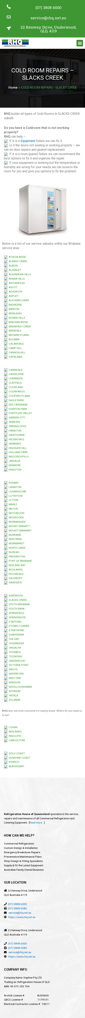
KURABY (13, 482)
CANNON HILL (16, 352)
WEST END (14, 678)
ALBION (13, 265)
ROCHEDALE (16, 573)
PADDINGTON (16, 556)
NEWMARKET (16, 543)
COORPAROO (16, 391)
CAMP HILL (15, 348)
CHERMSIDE (15, 378)
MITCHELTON (16, 513)
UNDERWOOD (16, 660)
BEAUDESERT (16, 766)
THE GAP (13, 638)
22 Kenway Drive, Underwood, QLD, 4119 (48, 29)
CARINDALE (15, 369)
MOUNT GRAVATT (19, 526)
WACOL (13, 669)
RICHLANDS (15, 569)
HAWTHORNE (16, 434)
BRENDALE (14, 330)
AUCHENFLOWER (18, 300)
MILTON (13, 508)
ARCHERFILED (16, 283)
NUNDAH (13, 552)
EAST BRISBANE (17, 404)
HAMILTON (14, 430)
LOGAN (12, 727)
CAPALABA (15, 356)
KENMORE (14, 465)
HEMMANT (14, 443)
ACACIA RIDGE (17, 256)
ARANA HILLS (16, 278)
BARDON (13, 309)
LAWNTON (14, 487)
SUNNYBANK (16, 634)
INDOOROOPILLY (18, 456)
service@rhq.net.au (48, 17)
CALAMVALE (16, 343)
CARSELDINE (16, 374)
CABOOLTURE (16, 740)
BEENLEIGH (15, 313)
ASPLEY (13, 295)
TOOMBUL (14, 652)
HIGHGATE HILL (17, 448)
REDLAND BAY (17, 565)
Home (13, 87)
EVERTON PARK (17, 408)
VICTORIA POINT (18, 664)
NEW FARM (15, 539)
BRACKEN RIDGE (18, 322)
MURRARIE (14, 534)
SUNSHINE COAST (19, 757)
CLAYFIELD (15, 382)
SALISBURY (15, 578)
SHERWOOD (15, 595)
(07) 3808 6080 (17, 908)
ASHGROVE (15, 291)
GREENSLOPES (17, 426)
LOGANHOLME (17, 491)
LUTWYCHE (15, 495)
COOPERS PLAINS (19, 395)
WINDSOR (14, 682)
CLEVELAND (15, 387)
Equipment (28, 141)
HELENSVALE (16, 439)
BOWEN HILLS (16, 317)
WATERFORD (16, 673)
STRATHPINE (16, 630)
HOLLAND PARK (18, 452)
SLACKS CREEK (17, 599)
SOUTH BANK (16, 608)
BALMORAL (15, 304)
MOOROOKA (16, 517)
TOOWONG (15, 656)
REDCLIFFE (14, 735)
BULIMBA (14, 339)
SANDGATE (15, 582)
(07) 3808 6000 (48, 7)
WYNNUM (14, 691)
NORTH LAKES (17, 547)
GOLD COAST (16, 753)
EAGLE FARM (16, 400)
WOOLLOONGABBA (20, 686)
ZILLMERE (14, 699)
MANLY (12, 504)
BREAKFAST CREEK (19, 326)
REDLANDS (15, 731)
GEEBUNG (14, 421)
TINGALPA (14, 647)
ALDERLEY (14, 269)
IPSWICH (13, 761)
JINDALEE (14, 460)
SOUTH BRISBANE (19, 604)
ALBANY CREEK (17, 261)
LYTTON (13, 499)
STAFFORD (15, 621)
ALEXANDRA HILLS (19, 274)
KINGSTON (14, 469)
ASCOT (12, 287)
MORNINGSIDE (17, 521)
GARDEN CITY (16, 417)
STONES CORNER (18, 625)
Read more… (36, 822)
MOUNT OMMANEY (20, 530)
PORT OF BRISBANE (20, 560)
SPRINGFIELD (16, 612)
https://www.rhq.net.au (21, 917)
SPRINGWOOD (17, 617)
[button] (79, 43)
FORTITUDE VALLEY (20, 413)
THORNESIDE (16, 643)
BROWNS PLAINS (18, 334)
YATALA (13, 695)
